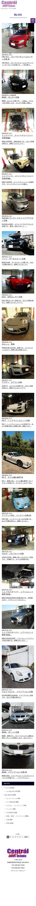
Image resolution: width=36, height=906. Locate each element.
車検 (7, 823)
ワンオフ (9, 809)
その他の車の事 (11, 791)
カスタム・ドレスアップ (14, 805)
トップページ (4, 8)
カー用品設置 (10, 802)
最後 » (26, 837)
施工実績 (8, 795)
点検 (7, 819)
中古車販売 (10, 812)
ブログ (7, 788)
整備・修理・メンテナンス (15, 816)
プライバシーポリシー (18, 871)
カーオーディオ (11, 798)
